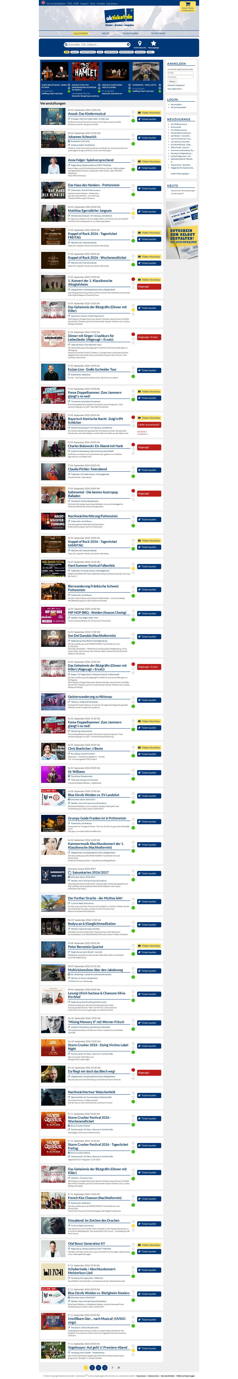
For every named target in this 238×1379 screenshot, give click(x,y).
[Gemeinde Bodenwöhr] (69, 374)
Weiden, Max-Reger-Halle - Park (84, 617)
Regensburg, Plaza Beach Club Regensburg (89, 641)
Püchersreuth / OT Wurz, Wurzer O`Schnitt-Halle (92, 1054)
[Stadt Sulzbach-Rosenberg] (69, 451)
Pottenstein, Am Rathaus (81, 521)
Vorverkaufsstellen (56, 3)
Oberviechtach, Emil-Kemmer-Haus (86, 344)
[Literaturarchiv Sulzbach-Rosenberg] (69, 1027)
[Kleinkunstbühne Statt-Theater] (69, 165)
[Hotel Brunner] (69, 145)
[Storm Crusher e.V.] (69, 1054)
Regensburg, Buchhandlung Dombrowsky (89, 1002)
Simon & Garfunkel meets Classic (112, 86)
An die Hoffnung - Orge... (181, 144)
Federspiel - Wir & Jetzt (144, 85)
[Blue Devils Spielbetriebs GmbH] (69, 803)
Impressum (112, 3)
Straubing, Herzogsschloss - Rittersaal (87, 1278)
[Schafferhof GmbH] (69, 216)
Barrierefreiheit (168, 1376)
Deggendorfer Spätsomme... (182, 168)
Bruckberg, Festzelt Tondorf (83, 754)
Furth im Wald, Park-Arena (82, 903)
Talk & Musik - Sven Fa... (180, 147)
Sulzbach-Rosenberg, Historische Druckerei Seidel (92, 451)
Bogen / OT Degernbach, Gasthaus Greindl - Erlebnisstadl (95, 674)
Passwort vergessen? (176, 85)
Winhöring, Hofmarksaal (81, 731)
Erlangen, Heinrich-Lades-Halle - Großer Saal (90, 119)
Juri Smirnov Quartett (180, 141)
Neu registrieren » (175, 89)
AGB (76, 3)
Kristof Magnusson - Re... (181, 156)
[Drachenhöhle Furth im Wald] (69, 903)
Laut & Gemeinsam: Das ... (181, 138)
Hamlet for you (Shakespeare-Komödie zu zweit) (84, 87)
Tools (92, 3)
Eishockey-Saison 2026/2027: (83, 799)
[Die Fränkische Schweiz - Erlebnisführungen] (69, 190)
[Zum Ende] (119, 1367)
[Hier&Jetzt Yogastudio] (69, 929)
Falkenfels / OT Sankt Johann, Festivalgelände (90, 474)
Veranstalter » (176, 104)
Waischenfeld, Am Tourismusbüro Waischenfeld (91, 1097)
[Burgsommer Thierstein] (69, 780)
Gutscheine (158, 33)
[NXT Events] (69, 617)
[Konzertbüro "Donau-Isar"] (69, 754)
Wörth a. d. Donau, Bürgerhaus (84, 978)
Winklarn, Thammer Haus (82, 1178)
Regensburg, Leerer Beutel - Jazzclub (86, 952)
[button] (173, 81)
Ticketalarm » (142, 434)
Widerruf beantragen (185, 1376)
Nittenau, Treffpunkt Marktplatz (84, 702)
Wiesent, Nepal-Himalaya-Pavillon (85, 929)
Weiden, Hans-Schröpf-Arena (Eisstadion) (89, 803)
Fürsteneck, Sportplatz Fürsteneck (85, 401)
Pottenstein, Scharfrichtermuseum (85, 190)
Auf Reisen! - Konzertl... (181, 136)
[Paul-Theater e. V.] (69, 1352)
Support (84, 3)
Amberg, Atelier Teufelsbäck (83, 145)
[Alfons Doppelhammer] (69, 401)
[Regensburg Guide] (69, 641)
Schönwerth (176, 127)
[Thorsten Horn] (69, 501)
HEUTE (105, 33)
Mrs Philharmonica (179, 124)
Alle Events (81, 33)
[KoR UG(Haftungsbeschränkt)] (69, 242)
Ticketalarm (130, 33)
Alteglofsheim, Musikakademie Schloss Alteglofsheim (93, 289)
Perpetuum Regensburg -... (182, 153)
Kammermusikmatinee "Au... (183, 150)
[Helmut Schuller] (69, 978)
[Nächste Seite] (112, 1367)
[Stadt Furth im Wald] (69, 1225)
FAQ (69, 3)
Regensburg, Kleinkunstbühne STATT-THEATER (91, 165)
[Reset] (128, 44)
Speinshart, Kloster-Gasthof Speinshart (87, 316)
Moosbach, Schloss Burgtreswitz (85, 501)
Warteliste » (142, 431)
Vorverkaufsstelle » (179, 107)
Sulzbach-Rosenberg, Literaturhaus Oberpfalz (90, 1027)
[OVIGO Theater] (69, 316)
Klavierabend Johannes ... (181, 133)
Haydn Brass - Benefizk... (181, 165)
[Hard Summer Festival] (69, 474)
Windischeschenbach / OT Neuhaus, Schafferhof (91, 216)
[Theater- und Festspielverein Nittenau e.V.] (69, 702)
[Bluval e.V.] (69, 1278)
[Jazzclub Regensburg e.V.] (69, 952)
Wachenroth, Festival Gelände (83, 242)
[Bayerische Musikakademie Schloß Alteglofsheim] (69, 289)
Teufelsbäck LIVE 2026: (80, 141)
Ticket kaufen (148, 119)
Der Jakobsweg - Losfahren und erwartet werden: (91, 974)
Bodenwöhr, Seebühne (80, 374)
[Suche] (66, 44)
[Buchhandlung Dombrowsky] (69, 1002)
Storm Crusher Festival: (80, 1126)
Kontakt (101, 3)
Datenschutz (153, 1376)
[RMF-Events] (69, 119)
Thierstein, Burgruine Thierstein (84, 780)
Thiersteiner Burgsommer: (81, 776)
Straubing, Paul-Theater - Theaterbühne (87, 1352)
